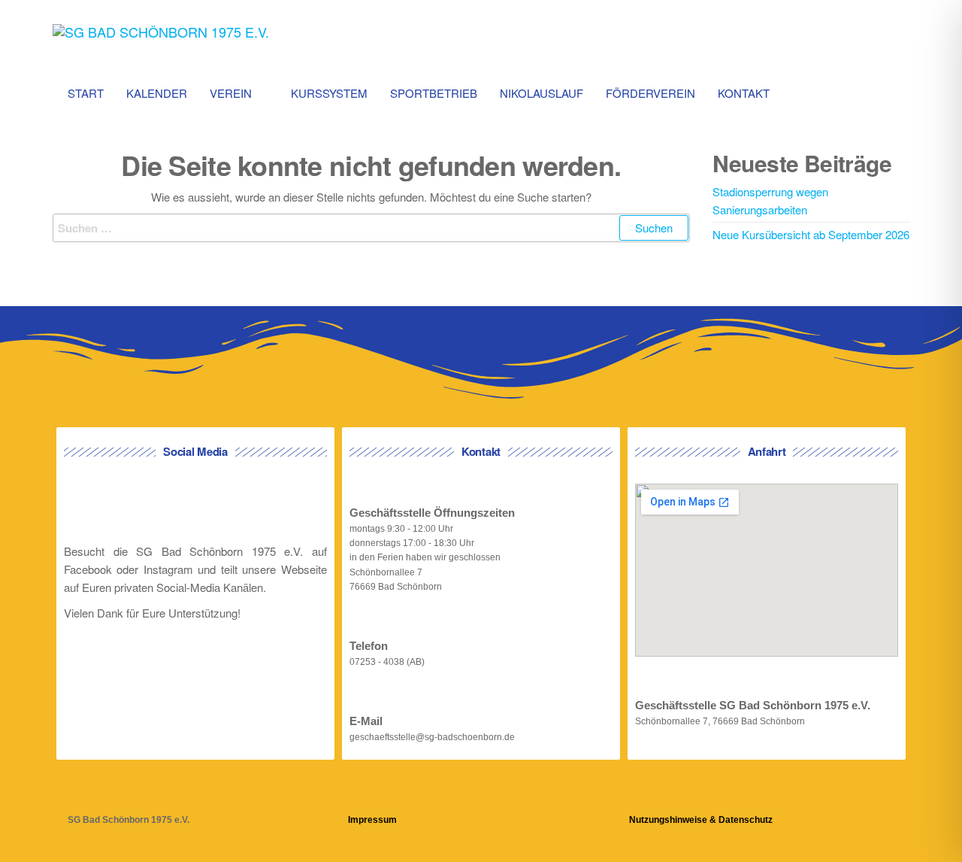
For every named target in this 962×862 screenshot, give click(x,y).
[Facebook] (170, 505)
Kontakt (744, 93)
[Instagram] (221, 505)
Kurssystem (329, 93)
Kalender (156, 93)
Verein (231, 93)
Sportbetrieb (433, 93)
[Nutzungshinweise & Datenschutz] (638, 795)
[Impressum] (357, 795)
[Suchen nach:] (371, 228)
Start (86, 93)
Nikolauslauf (541, 93)
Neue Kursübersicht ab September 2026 (810, 234)
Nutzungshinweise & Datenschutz (701, 820)
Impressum (372, 820)
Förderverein (650, 93)
